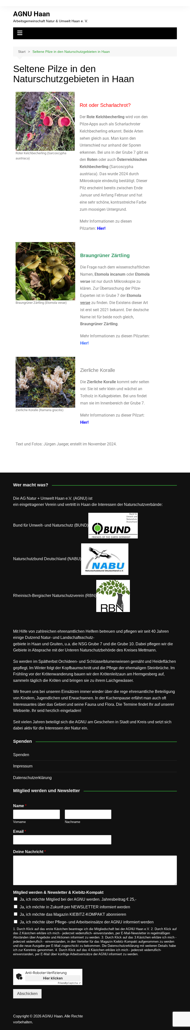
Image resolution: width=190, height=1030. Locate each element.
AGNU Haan (31, 14)
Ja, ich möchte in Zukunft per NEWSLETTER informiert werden (75, 907)
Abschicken (27, 994)
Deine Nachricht (29, 852)
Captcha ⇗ (69, 982)
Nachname (72, 822)
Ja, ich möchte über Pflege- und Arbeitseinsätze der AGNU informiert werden (87, 922)
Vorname (19, 822)
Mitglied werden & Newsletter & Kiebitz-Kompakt (58, 892)
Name (19, 806)
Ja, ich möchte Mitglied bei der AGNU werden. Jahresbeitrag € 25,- (78, 899)
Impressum (22, 766)
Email (19, 831)
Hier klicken (53, 978)
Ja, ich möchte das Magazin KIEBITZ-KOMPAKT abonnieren (73, 914)
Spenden (21, 755)
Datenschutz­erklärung (32, 778)
